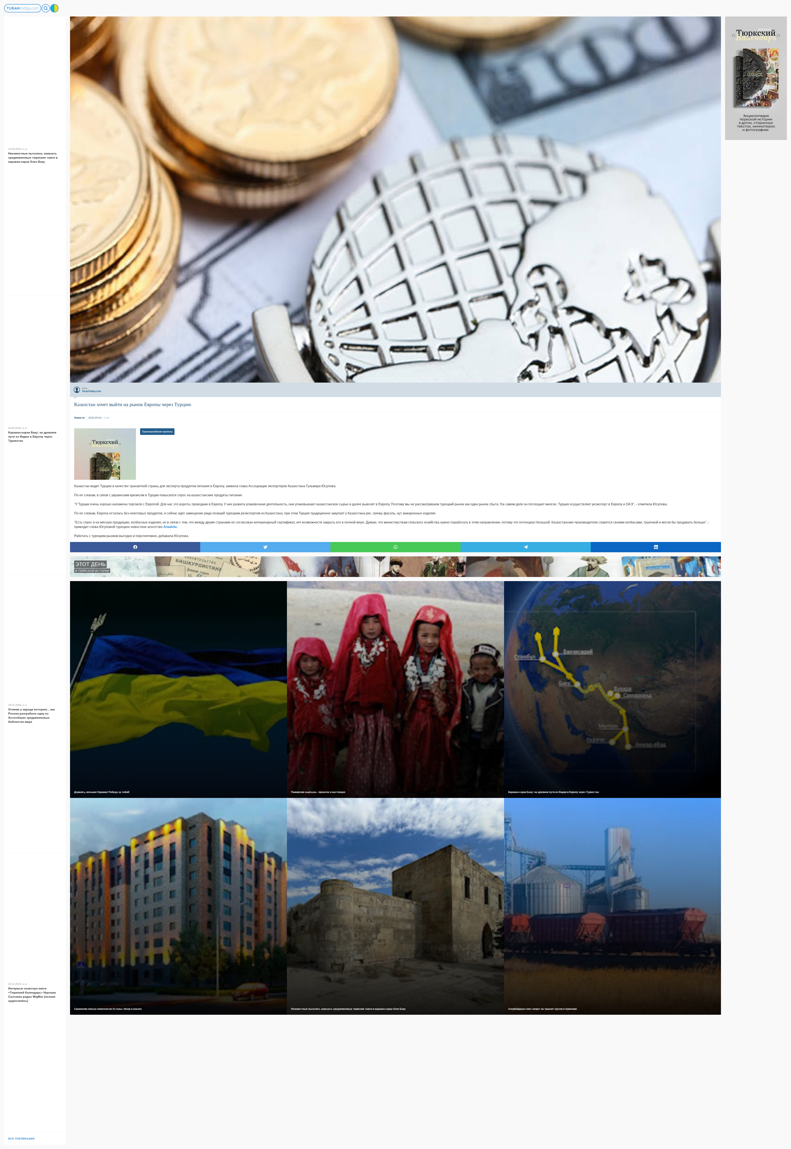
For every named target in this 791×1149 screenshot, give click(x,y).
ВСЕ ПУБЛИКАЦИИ (21, 1138)
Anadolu (170, 527)
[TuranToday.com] (22, 8)
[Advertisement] (756, 202)
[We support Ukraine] (54, 8)
